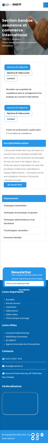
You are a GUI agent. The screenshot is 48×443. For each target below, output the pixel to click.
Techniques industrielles (15, 205)
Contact (11, 78)
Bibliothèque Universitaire (16, 337)
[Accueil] (18, 5)
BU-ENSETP (11, 340)
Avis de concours (13, 303)
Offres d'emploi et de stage (17, 318)
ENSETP (5, 39)
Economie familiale (12, 237)
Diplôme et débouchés (18, 73)
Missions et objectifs (17, 67)
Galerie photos (12, 311)
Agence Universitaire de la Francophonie (23, 344)
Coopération (11, 307)
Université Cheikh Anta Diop (17, 333)
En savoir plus (15, 185)
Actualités (10, 300)
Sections (15, 39)
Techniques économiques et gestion (21, 212)
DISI (14, 435)
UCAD (18, 435)
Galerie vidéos (12, 314)
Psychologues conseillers (16, 230)
